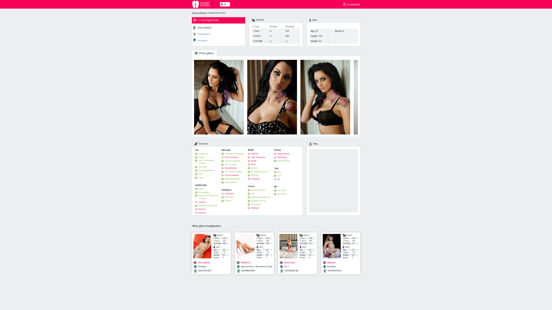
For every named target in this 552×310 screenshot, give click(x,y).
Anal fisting (282, 157)
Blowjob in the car (258, 201)
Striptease (229, 193)
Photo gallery (206, 53)
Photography (204, 192)
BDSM (253, 161)
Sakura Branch (231, 182)
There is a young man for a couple (209, 196)
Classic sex (203, 154)
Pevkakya (202, 40)
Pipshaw (202, 209)
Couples (202, 202)
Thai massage (230, 164)
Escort (201, 189)
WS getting (282, 194)
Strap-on (254, 168)
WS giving (281, 190)
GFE (252, 193)
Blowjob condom (258, 190)
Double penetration (206, 170)
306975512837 (205, 270)
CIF (278, 179)
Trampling (255, 179)
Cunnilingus (256, 204)
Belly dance (229, 197)
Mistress (254, 154)
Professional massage (234, 154)
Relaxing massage (232, 179)
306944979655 (334, 270)
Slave (253, 164)
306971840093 (204, 28)
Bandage (255, 175)
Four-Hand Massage (233, 171)
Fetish (201, 178)
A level (201, 157)
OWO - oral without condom (206, 161)
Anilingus (255, 208)
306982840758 (291, 270)
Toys (200, 174)
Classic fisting (283, 154)
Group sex (203, 167)
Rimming (202, 213)
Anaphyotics (203, 34)
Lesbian (228, 201)
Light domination (258, 157)
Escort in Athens (199, 13)
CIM (279, 172)
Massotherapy (231, 168)
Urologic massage (232, 161)
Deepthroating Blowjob (260, 197)
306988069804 (248, 270)
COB (279, 176)
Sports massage (232, 175)
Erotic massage (231, 157)
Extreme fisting (283, 161)
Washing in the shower (208, 206)
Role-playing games (259, 171)
